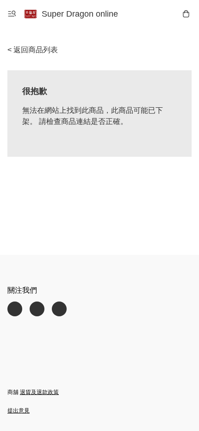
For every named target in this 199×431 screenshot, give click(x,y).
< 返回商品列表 (32, 50)
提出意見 (18, 410)
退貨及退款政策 (39, 392)
